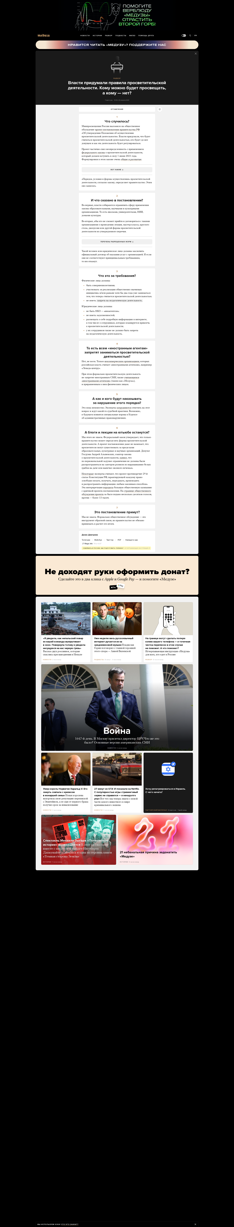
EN (195, 35)
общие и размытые (131, 159)
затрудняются (124, 408)
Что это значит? (69, 1224)
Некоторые (88, 474)
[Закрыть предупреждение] (195, 1224)
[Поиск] (190, 35)
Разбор (108, 36)
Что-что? (97, 543)
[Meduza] (44, 35)
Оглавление (117, 109)
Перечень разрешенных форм (116, 242)
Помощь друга (146, 36)
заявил (123, 458)
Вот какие (116, 170)
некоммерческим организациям (122, 361)
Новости (85, 36)
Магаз (132, 36)
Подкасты (120, 36)
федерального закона (93, 152)
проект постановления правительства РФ (117, 130)
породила (108, 487)
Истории (97, 36)
